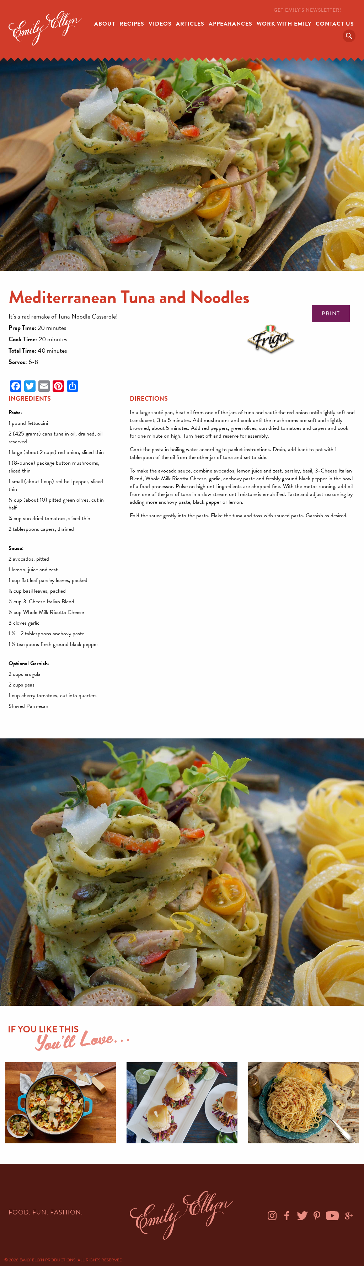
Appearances (230, 24)
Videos (160, 24)
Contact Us (335, 24)
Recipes (131, 24)
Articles (190, 24)
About (104, 24)
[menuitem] (105, 23)
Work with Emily (284, 24)
